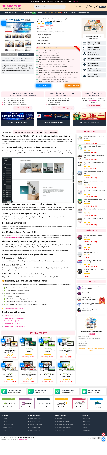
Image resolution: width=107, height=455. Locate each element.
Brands (73, 13)
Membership (28, 13)
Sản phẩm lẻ (86, 418)
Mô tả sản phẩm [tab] (7, 132)
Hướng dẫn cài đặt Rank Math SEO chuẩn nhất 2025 (92, 304)
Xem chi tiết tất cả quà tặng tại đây (14, 308)
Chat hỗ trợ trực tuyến (94, 105)
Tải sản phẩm (86, 430)
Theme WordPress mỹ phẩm (12, 323)
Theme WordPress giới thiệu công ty (14, 318)
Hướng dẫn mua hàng (35, 418)
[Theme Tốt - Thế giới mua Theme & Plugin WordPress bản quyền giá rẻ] (14, 6)
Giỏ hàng (85, 427)
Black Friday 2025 (87, 292)
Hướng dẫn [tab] (39, 132)
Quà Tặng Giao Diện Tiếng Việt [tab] (24, 132)
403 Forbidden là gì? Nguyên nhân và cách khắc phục (92, 309)
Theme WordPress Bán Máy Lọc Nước (47, 350)
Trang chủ (38, 19)
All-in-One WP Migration (13, 237)
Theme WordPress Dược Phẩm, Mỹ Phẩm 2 (66, 375)
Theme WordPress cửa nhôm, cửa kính (29, 375)
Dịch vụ (5, 421)
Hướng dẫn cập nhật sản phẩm (65, 424)
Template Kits (82, 13)
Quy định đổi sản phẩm (36, 424)
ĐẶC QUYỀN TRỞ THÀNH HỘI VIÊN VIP (62, 93)
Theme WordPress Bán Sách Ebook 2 (28, 350)
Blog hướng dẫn (61, 430)
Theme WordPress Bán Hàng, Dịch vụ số (47, 375)
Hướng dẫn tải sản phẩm (63, 421)
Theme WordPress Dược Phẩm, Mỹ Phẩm (10, 375)
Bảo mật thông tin (7, 427)
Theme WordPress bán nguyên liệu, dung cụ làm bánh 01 (9, 352)
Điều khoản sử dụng (8, 424)
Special (40, 13)
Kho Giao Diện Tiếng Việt (52, 13)
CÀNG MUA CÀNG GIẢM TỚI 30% (22, 93)
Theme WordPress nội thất (11, 321)
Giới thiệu (5, 418)
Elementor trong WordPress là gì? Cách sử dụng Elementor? (93, 287)
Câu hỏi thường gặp (35, 427)
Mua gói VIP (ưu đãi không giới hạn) (63, 108)
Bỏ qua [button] (76, 1)
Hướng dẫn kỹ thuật (62, 418)
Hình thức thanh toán (35, 421)
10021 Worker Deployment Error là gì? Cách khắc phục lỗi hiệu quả (92, 298)
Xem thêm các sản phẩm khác (22, 108)
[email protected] (93, 100)
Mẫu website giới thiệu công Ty (59, 19)
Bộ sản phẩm (86, 421)
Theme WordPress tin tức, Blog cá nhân (15, 326)
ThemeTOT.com (23, 439)
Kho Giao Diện (46, 19)
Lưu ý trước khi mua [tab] (51, 132)
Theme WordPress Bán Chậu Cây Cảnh (66, 351)
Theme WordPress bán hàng (11, 315)
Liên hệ (5, 430)
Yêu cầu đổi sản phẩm (35, 430)
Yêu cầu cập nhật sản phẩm (64, 427)
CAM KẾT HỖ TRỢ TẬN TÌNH (94, 93)
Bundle (66, 13)
